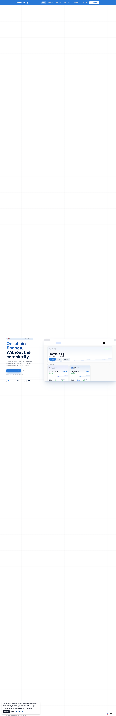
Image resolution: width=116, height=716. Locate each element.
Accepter (6, 711)
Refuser (13, 711)
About (69, 2)
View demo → (26, 370)
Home (43, 2)
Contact (76, 2)
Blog (65, 2)
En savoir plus (19, 711)
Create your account (13, 370)
